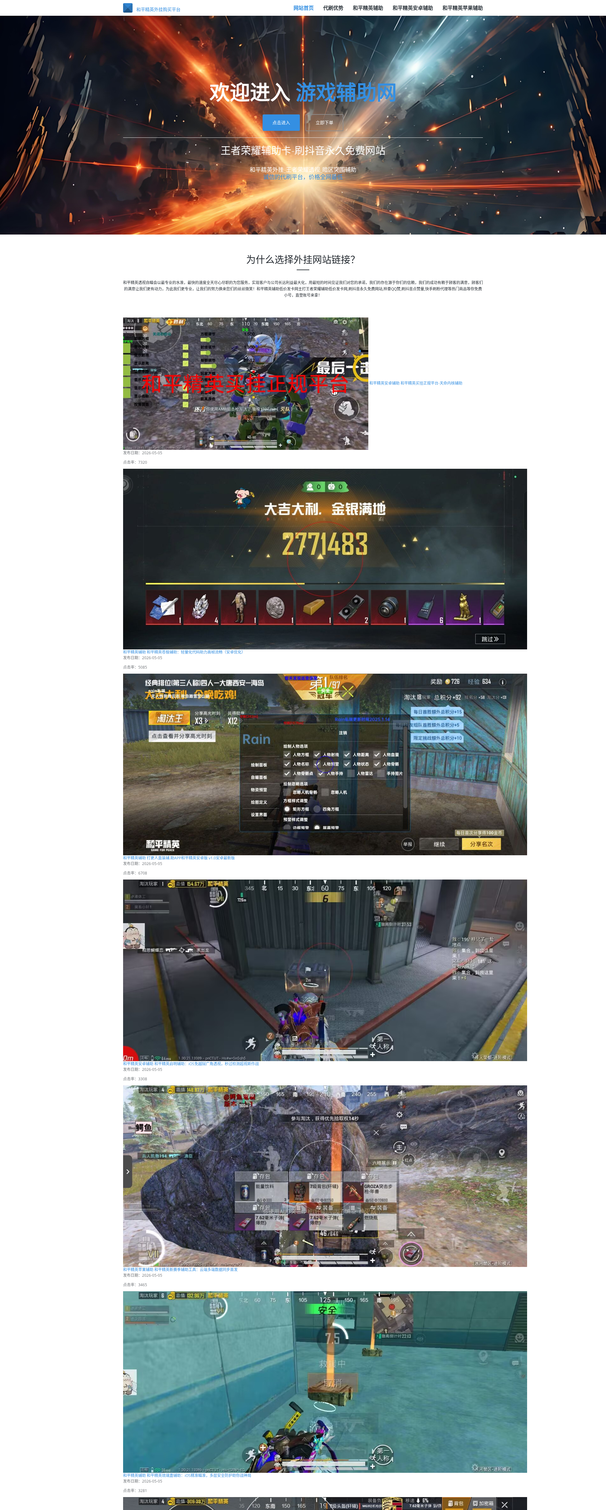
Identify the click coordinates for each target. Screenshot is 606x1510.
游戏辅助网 (346, 729)
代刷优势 (333, 11)
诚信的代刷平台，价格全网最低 (303, 814)
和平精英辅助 (368, 11)
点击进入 (281, 760)
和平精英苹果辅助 (463, 11)
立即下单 (324, 760)
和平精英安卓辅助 (413, 11)
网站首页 (304, 11)
